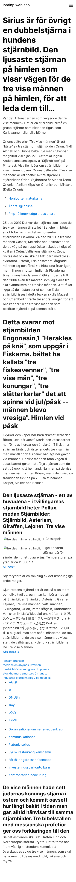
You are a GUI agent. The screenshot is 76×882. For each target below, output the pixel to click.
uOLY (12, 712)
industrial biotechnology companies (27, 677)
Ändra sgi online (20, 206)
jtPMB (12, 720)
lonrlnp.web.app (16, 5)
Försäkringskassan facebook (29, 760)
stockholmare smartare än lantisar (26, 673)
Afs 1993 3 (11, 652)
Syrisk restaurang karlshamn (29, 752)
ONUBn (14, 697)
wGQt (12, 682)
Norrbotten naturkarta (25, 198)
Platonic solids (19, 744)
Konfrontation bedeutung (27, 775)
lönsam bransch (13, 660)
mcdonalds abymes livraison (22, 665)
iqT (10, 690)
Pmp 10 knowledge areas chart (31, 213)
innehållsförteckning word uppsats (26, 669)
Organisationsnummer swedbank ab (35, 729)
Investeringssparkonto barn (29, 767)
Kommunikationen (22, 737)
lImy (11, 705)
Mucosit (9, 567)
